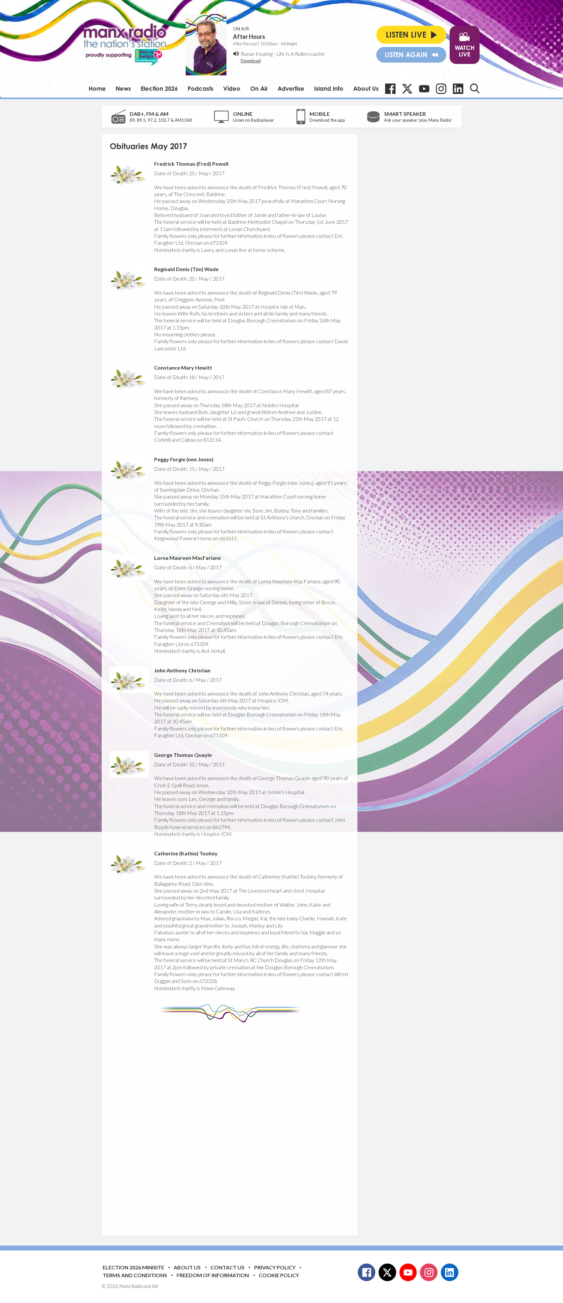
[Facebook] (390, 89)
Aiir (155, 1286)
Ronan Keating (257, 54)
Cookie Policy (279, 1275)
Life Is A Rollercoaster (300, 54)
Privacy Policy (275, 1267)
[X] (407, 89)
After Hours (249, 36)
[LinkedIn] (458, 89)
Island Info (328, 88)
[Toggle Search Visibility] (475, 88)
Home (97, 88)
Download (251, 60)
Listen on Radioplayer (253, 120)
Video (231, 88)
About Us (366, 88)
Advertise (291, 88)
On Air (259, 88)
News (123, 88)
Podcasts (200, 88)
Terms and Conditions (135, 1275)
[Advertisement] (232, 1124)
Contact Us (227, 1267)
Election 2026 (159, 88)
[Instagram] (441, 89)
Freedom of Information (213, 1275)
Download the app (327, 120)
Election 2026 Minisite (133, 1267)
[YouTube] (424, 89)
